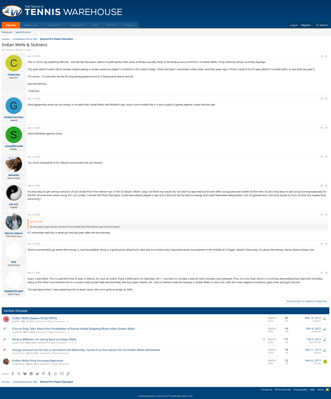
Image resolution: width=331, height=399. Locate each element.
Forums (11, 25)
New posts (7, 32)
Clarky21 (317, 321)
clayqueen (17, 332)
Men (95, 25)
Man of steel (315, 342)
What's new (31, 25)
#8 (326, 272)
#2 (326, 98)
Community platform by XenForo (165, 396)
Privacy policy (300, 389)
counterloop (18, 342)
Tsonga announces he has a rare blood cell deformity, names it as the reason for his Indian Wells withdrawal (86, 350)
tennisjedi (316, 331)
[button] (41, 25)
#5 (326, 185)
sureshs (317, 363)
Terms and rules (283, 389)
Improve (129, 25)
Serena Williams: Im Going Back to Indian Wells (44, 339)
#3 (326, 127)
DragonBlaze (18, 363)
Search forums (22, 32)
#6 (326, 214)
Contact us (266, 389)
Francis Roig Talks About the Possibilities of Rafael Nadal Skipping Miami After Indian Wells (73, 329)
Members (54, 25)
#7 (326, 243)
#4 (326, 156)
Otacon (317, 352)
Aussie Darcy (18, 353)
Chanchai (9, 49)
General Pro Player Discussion (50, 321)
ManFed (16, 321)
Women (111, 25)
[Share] (321, 56)
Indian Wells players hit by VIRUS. (35, 318)
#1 (326, 56)
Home (320, 389)
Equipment (77, 25)
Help (312, 389)
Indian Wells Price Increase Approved (37, 360)
